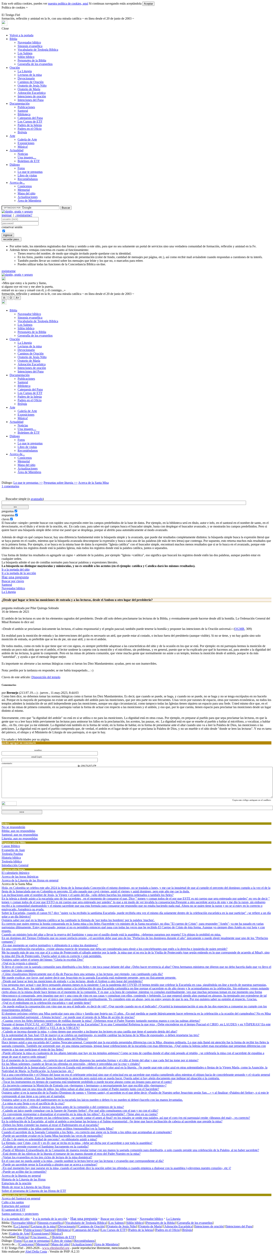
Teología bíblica (12, 861)
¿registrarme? (23, 215)
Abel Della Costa (36, 1251)
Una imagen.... (27, 157)
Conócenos (25, 186)
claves (5, 519)
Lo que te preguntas (30, 171)
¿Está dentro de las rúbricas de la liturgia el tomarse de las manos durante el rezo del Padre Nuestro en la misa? (71, 1153)
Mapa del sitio (26, 193)
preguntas (8, 511)
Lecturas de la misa (30, 74)
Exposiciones (26, 143)
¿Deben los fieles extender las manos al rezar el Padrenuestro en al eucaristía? (50, 1125)
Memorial (24, 189)
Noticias (23, 154)
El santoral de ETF (13, 1209)
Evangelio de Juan (13, 850)
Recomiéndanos (28, 179)
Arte (12, 136)
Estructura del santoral (16, 1206)
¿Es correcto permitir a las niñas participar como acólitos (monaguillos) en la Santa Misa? (58, 1128)
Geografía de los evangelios (35, 64)
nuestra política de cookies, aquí (68, 3)
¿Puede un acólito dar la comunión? (24, 1171)
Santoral (23, 110)
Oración (15, 67)
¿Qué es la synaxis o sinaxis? (20, 963)
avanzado (37, 499)
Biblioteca (24, 114)
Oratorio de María (29, 89)
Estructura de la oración (16, 1183)
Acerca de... (17, 182)
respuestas (8, 515)
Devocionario (26, 78)
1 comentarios (10, 486)
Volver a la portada (21, 35)
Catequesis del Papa (30, 118)
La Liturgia (25, 71)
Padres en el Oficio (30, 128)
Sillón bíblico (26, 56)
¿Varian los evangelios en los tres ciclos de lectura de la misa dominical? (47, 1157)
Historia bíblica (11, 857)
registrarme (9, 271)
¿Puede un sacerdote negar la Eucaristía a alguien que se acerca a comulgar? (49, 1164)
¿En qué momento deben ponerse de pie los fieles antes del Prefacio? (45, 1038)
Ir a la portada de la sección (19, 573)
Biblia (13, 39)
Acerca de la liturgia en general (21, 1175)
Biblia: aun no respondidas (18, 831)
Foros (21, 168)
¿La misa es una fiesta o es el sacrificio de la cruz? (33, 1103)
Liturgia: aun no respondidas (20, 838)
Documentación (20, 103)
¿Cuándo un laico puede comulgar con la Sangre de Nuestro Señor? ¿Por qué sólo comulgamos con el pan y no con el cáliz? (80, 1110)
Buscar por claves (13, 581)
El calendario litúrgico (15, 872)
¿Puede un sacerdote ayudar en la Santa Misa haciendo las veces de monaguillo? (52, 1135)
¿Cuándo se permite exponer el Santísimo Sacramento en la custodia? (45, 1146)
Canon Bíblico (11, 846)
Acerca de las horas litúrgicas (20, 876)
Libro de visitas (27, 175)
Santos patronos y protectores (20, 1213)
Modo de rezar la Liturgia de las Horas (26, 1187)
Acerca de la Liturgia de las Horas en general (30, 880)
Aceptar (148, 3)
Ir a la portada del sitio (16, 569)
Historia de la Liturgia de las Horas (24, 1179)
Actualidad (16, 150)
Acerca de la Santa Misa (93, 482)
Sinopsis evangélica (30, 46)
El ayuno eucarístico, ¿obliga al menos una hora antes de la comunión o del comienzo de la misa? (63, 1107)
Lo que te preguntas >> (28, 482)
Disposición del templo (45, 677)
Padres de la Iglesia (30, 125)
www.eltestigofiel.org (55, 1248)
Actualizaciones (28, 197)
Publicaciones (26, 107)
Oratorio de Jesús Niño (32, 85)
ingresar (7, 215)
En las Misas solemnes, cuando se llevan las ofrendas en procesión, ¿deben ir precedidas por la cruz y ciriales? (71, 1064)
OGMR (239, 628)
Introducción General (15, 865)
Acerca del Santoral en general (21, 1198)
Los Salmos (25, 53)
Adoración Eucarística (32, 92)
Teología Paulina (12, 854)
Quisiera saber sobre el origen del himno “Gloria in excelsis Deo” (43, 959)
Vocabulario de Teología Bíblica (38, 49)
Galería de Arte (27, 139)
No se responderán (13, 827)
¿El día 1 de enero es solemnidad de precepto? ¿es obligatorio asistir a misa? (49, 1139)
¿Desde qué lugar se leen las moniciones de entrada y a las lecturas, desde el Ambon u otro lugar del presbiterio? (72, 981)
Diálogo (15, 164)
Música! (23, 146)
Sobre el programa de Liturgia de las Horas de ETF (34, 1191)
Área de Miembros (29, 200)
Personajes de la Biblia (32, 60)
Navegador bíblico (29, 42)
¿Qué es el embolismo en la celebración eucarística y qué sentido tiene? (46, 1002)
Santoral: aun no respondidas (20, 834)
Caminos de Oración (31, 82)
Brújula (22, 132)
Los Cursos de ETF (30, 121)
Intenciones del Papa (31, 100)
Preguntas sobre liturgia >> (61, 482)
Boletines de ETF (29, 161)
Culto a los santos (13, 1202)
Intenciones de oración (32, 96)
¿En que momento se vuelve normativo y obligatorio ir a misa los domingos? (50, 945)
